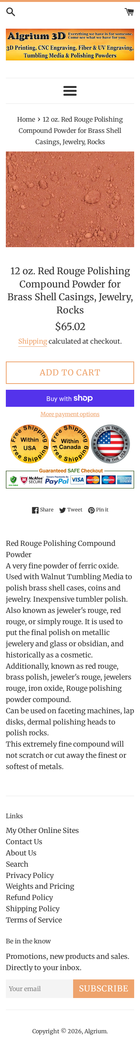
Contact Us (24, 841)
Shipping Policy (33, 908)
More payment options (70, 414)
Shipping (32, 341)
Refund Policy (29, 897)
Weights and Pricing (40, 886)
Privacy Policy (30, 875)
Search (17, 864)
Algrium (95, 1031)
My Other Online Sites (42, 830)
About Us (21, 852)
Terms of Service (34, 919)
